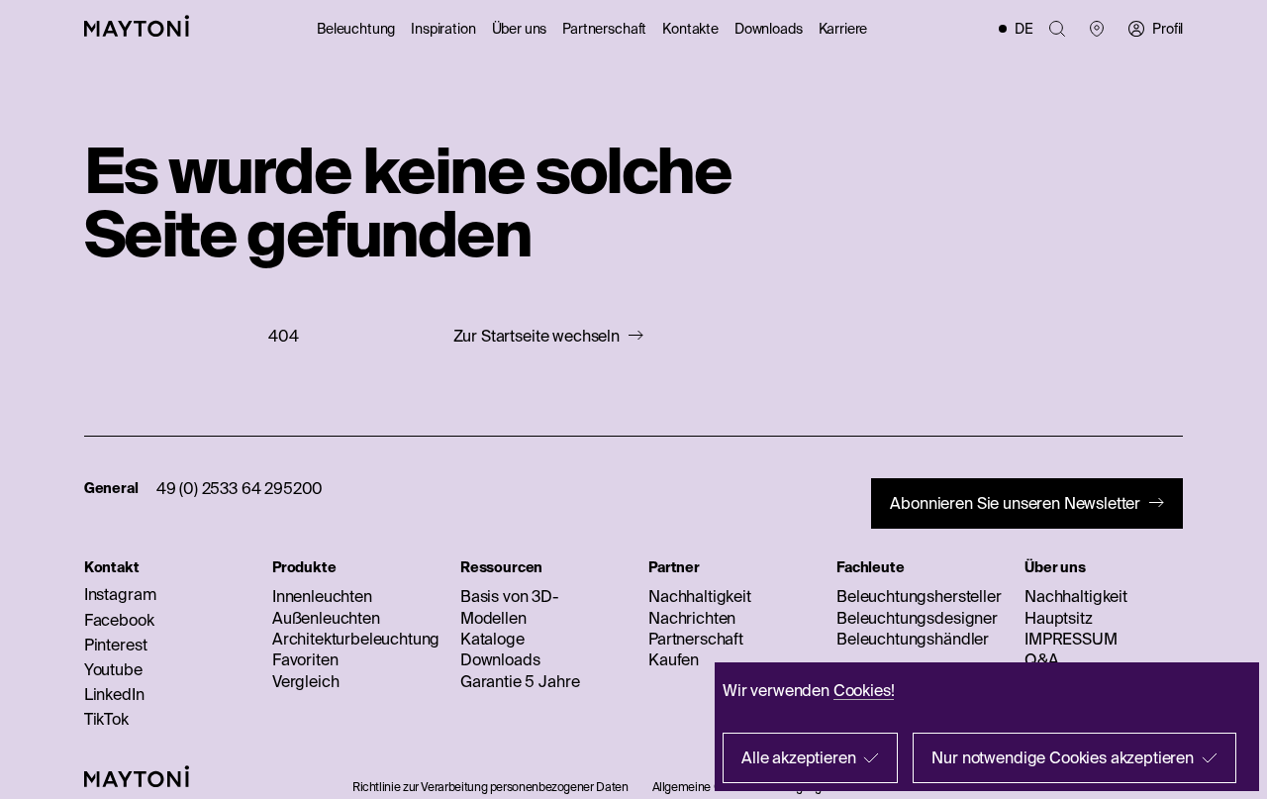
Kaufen (673, 659)
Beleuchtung (356, 29)
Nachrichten (691, 618)
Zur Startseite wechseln (536, 336)
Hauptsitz (1058, 618)
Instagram (120, 594)
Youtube (113, 669)
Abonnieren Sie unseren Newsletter (1015, 503)
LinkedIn (114, 694)
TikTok (106, 719)
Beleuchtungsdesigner (917, 618)
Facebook (119, 620)
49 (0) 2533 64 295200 (240, 488)
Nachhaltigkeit (699, 596)
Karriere (843, 29)
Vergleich (306, 681)
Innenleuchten (322, 596)
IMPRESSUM (1071, 639)
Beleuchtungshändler (912, 639)
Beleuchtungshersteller (918, 596)
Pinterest (115, 644)
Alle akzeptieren (798, 757)
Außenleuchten (326, 618)
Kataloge (492, 639)
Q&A (1041, 659)
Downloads (768, 29)
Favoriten (305, 659)
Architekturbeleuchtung (355, 639)
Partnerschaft (604, 29)
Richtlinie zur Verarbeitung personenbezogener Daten (490, 786)
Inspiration (443, 29)
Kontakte (690, 29)
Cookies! (864, 690)
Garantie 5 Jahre (519, 681)
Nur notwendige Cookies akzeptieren (1062, 757)
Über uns (519, 29)
